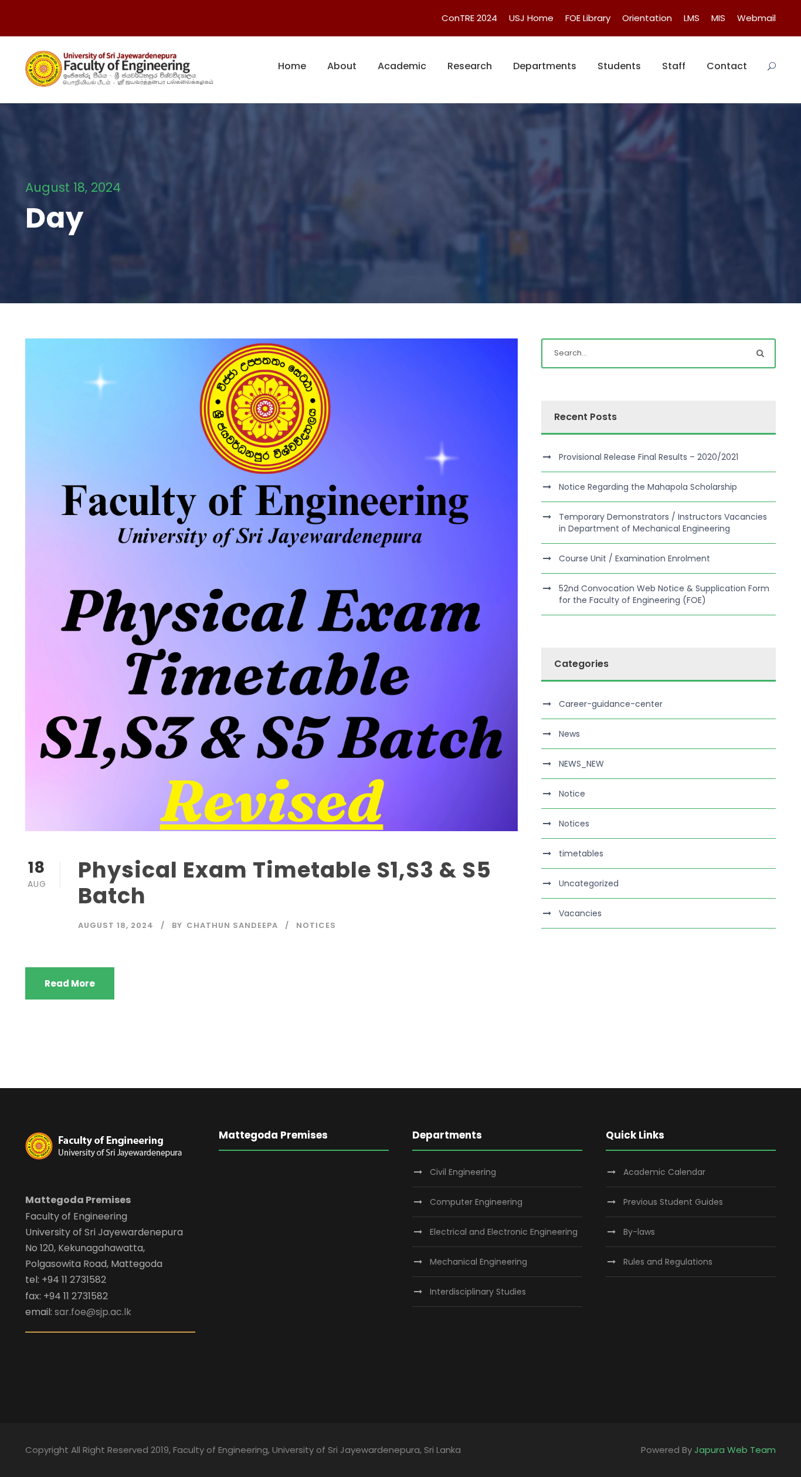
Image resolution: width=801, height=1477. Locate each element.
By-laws (639, 1232)
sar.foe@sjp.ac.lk (93, 1312)
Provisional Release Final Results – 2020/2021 (648, 457)
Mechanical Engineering (478, 1262)
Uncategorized (589, 883)
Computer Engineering (476, 1202)
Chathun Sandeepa (232, 925)
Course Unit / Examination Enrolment (634, 558)
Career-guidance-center (611, 704)
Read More (70, 983)
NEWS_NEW (581, 764)
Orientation (647, 18)
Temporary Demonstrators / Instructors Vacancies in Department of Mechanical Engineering (663, 522)
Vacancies (580, 913)
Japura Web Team (735, 1450)
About (342, 66)
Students (619, 66)
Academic (402, 66)
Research (469, 66)
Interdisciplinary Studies (478, 1292)
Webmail (756, 18)
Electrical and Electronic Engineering (504, 1232)
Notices (316, 925)
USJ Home (531, 18)
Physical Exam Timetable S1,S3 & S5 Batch (284, 883)
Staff (673, 66)
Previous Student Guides (673, 1202)
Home (292, 66)
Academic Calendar (664, 1172)
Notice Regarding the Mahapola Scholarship (648, 487)
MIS (718, 18)
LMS (692, 18)
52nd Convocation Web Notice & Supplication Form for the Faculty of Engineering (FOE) (664, 594)
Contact (727, 66)
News (569, 734)
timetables (581, 853)
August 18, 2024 (116, 925)
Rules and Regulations (667, 1262)
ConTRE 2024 (469, 18)
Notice (572, 794)
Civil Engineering (463, 1172)
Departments (544, 66)
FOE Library (587, 18)
